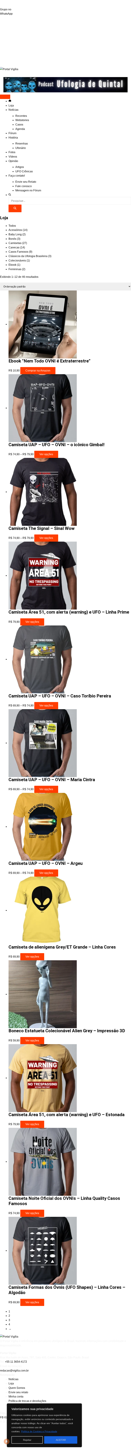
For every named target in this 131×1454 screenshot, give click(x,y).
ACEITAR (61, 1440)
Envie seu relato (18, 1392)
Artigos (19, 167)
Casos (19, 124)
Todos (12, 225)
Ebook (14, 264)
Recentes (21, 115)
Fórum (12, 133)
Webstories (22, 120)
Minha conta (16, 1396)
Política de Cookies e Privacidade (39, 1431)
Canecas (17, 247)
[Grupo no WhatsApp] (65, 3)
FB (2, 1417)
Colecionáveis (19, 260)
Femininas (17, 269)
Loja (11, 105)
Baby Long (17, 234)
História (13, 137)
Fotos (12, 152)
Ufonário (20, 148)
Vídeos (13, 156)
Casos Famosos (20, 251)
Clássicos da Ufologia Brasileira (30, 256)
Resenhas (21, 143)
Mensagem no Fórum (28, 190)
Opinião (13, 161)
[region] (44, 1425)
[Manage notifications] (6, 1441)
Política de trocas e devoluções (27, 1401)
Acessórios (18, 230)
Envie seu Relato (25, 181)
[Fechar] (78, 1406)
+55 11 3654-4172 (16, 1361)
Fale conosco (23, 186)
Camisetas (18, 243)
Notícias (13, 109)
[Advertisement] (65, 41)
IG (6, 1417)
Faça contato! (17, 175)
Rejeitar (27, 1440)
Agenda (20, 129)
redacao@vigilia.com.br (14, 1370)
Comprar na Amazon (37, 370)
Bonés (14, 238)
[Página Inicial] (10, 101)
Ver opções (46, 454)
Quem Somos (17, 1387)
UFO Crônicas (24, 171)
